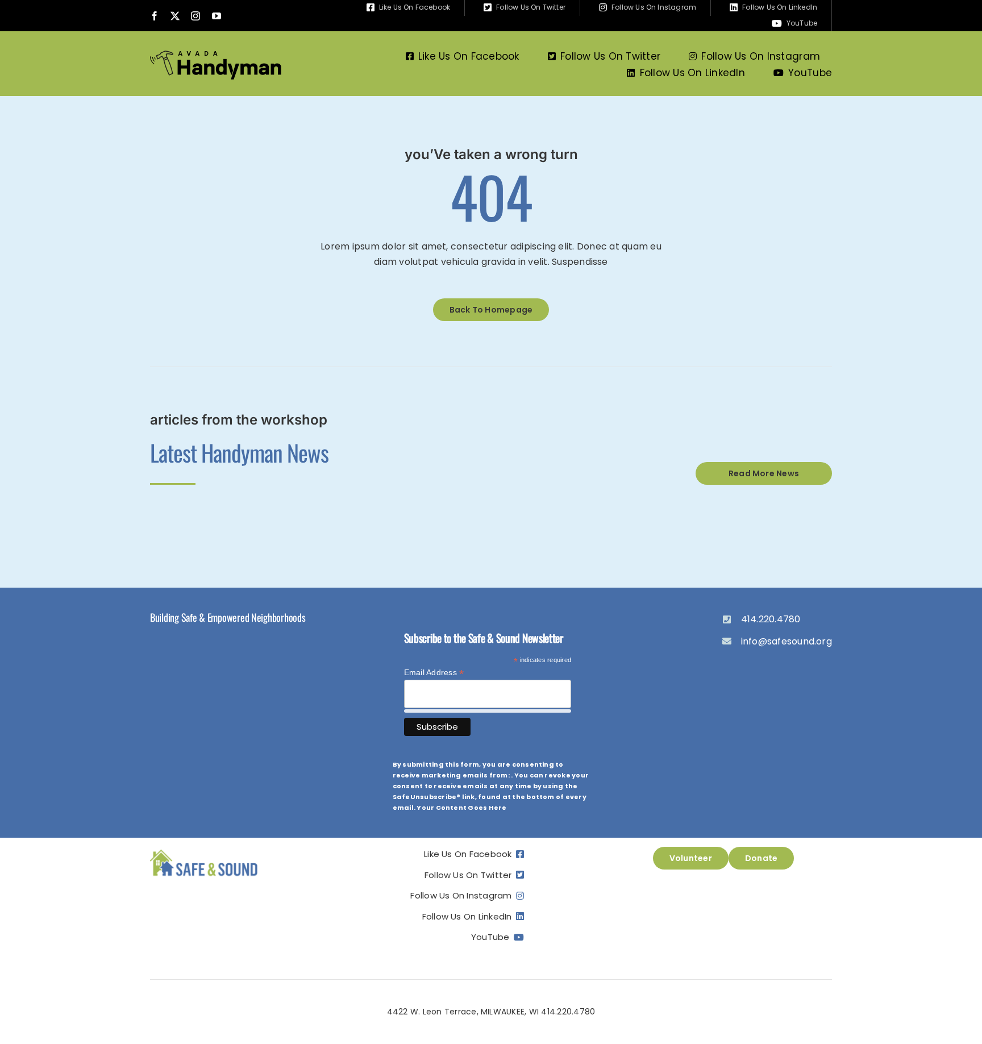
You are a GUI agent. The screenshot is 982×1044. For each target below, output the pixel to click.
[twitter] (175, 15)
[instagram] (195, 15)
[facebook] (154, 15)
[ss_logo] (204, 851)
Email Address (434, 672)
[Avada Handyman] (215, 54)
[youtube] (216, 15)
